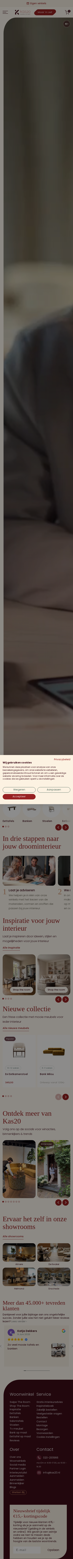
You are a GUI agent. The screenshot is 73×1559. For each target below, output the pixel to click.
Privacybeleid (62, 759)
